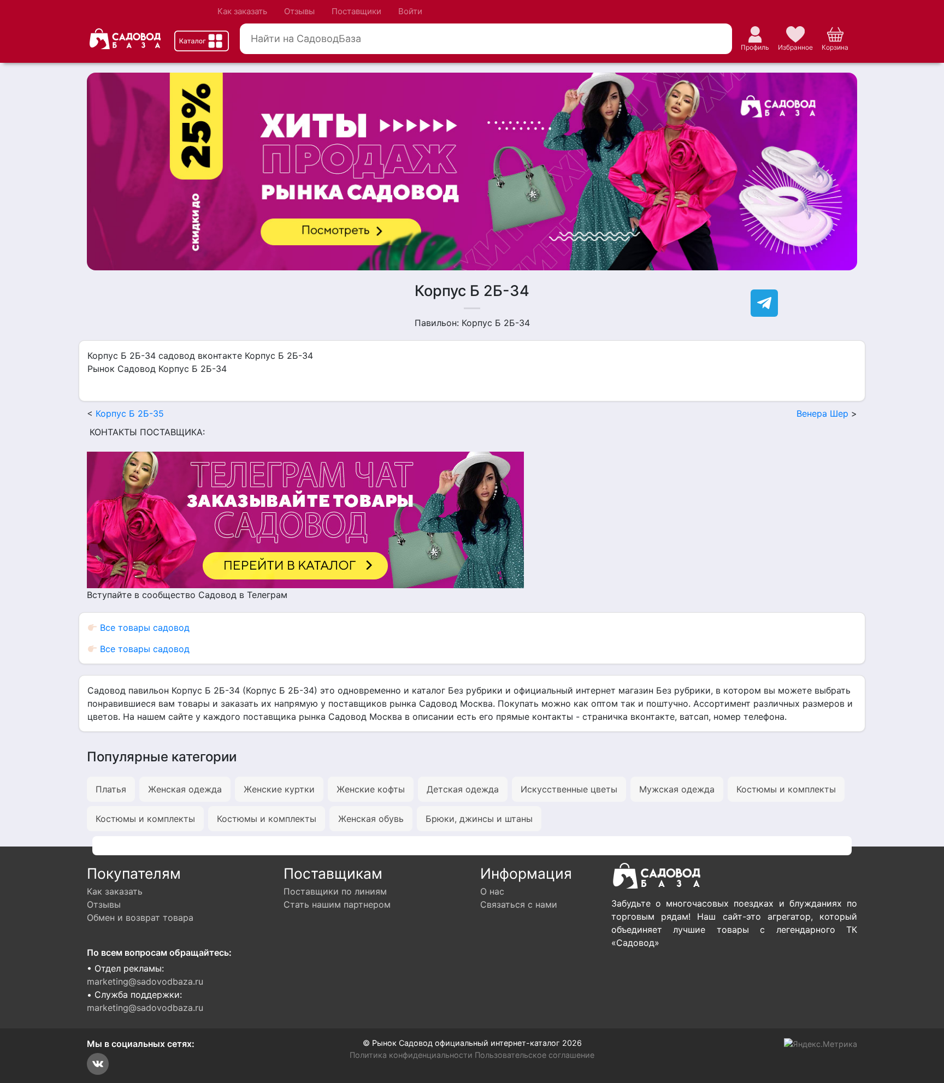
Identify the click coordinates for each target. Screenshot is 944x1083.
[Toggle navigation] (201, 41)
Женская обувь (371, 818)
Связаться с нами (518, 904)
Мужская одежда (677, 789)
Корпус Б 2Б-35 (130, 413)
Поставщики (356, 11)
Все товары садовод (143, 627)
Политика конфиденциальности (411, 1055)
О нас (492, 891)
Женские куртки (279, 789)
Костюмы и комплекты (786, 789)
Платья (111, 789)
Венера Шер (822, 413)
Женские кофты (371, 789)
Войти (410, 11)
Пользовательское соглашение (534, 1055)
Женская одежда (185, 789)
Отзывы (299, 11)
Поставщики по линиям (335, 891)
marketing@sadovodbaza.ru (145, 981)
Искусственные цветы (569, 789)
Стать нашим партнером (337, 904)
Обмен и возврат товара (140, 917)
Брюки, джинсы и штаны (479, 818)
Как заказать (242, 11)
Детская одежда (463, 789)
